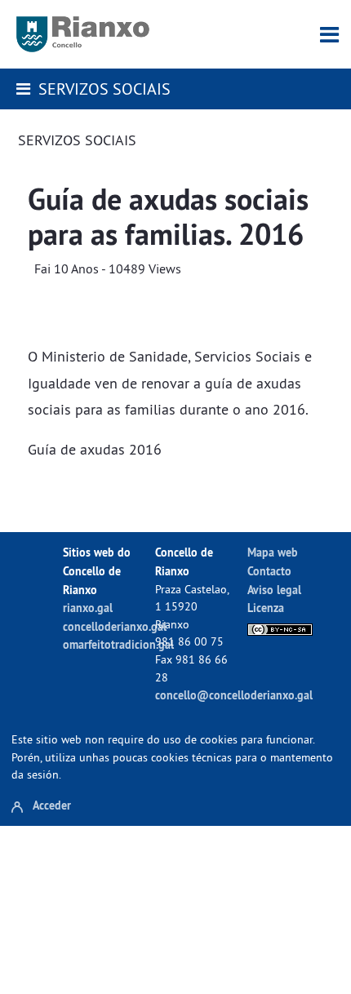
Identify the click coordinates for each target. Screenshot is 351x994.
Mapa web (272, 552)
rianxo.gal (88, 607)
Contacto (269, 571)
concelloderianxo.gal (115, 626)
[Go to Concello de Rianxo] (83, 34)
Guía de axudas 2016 (95, 449)
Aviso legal (274, 589)
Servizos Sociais (104, 88)
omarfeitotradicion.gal (118, 644)
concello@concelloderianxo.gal (234, 695)
